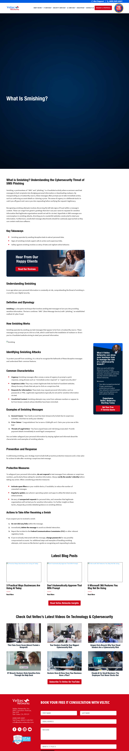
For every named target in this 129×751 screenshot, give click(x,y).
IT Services (47, 8)
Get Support (99, 1)
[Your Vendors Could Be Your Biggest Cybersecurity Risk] (64, 633)
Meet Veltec (38, 8)
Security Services (59, 8)
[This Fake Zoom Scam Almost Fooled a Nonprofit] (23, 633)
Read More (10, 594)
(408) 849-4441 (116, 1)
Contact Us (90, 8)
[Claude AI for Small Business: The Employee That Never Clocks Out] (105, 661)
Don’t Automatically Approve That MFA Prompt (64, 587)
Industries (80, 8)
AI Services (71, 8)
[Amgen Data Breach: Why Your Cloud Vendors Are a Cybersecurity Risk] (105, 633)
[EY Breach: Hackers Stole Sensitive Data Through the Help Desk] (23, 661)
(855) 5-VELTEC (27, 720)
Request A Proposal (103, 8)
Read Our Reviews (27, 269)
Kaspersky (21, 505)
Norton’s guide (38, 543)
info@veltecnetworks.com (23, 722)
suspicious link (53, 386)
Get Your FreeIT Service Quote (108, 408)
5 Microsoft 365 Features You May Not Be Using (103, 587)
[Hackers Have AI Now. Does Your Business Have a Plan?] (64, 661)
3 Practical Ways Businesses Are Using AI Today (23, 587)
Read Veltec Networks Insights (64, 603)
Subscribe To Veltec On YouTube (64, 681)
